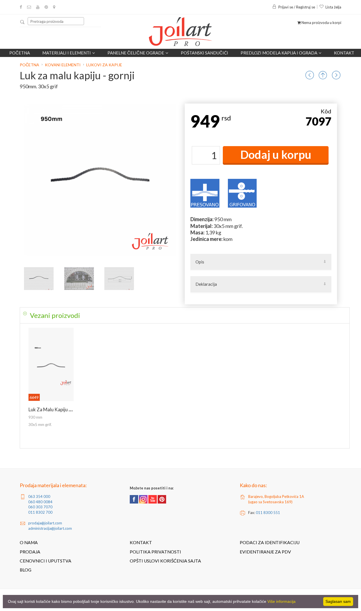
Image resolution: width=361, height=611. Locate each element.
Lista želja (333, 7)
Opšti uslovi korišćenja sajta (165, 560)
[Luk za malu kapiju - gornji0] (39, 278)
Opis (199, 261)
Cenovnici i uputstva (45, 560)
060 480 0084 (40, 502)
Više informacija (281, 601)
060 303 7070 (40, 507)
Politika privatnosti (155, 551)
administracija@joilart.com (50, 528)
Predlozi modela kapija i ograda (279, 52)
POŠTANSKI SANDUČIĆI (204, 52)
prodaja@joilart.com (45, 523)
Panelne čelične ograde (135, 52)
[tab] (184, 315)
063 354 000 (39, 496)
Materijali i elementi (66, 52)
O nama (29, 542)
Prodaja (30, 551)
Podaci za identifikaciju (270, 542)
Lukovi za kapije (104, 64)
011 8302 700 (40, 512)
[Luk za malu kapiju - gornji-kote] (119, 278)
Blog (25, 569)
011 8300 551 (268, 512)
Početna (19, 52)
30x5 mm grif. (40, 424)
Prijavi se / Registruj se (296, 7)
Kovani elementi (63, 64)
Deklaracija (206, 284)
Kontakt (344, 52)
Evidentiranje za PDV (265, 551)
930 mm (35, 417)
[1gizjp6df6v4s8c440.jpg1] (79, 278)
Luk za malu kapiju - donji (55, 409)
